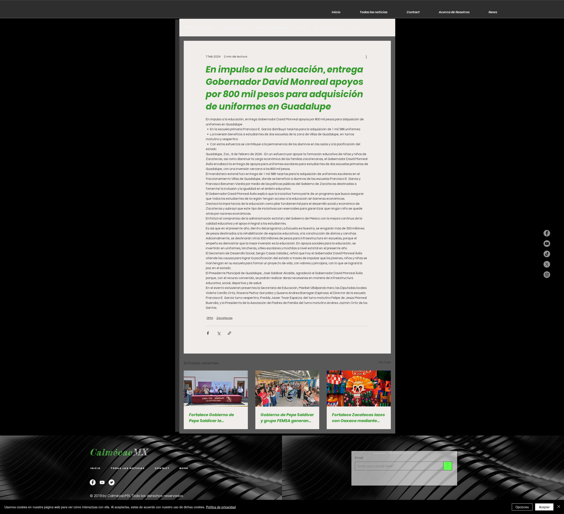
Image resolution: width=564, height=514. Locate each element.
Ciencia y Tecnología (272, 28)
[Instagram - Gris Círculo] (547, 274)
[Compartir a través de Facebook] (208, 333)
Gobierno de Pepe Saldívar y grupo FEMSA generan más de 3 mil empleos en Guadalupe (287, 418)
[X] (547, 264)
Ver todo (384, 362)
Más (354, 28)
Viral (302, 28)
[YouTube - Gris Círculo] (547, 243)
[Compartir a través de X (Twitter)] (219, 333)
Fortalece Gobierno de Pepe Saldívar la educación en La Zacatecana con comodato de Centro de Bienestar (213, 418)
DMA (210, 318)
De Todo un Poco (329, 28)
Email (359, 458)
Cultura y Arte (234, 28)
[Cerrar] (558, 506)
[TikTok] (547, 254)
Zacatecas (224, 318)
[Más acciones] (366, 56)
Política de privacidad (221, 507)
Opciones (522, 507)
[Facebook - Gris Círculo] (547, 233)
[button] (385, 27)
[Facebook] (93, 482)
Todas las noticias (199, 28)
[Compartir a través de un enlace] (229, 333)
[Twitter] (112, 482)
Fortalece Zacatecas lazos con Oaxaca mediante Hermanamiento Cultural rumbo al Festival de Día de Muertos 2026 (358, 418)
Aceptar (544, 507)
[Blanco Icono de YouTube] (102, 482)
